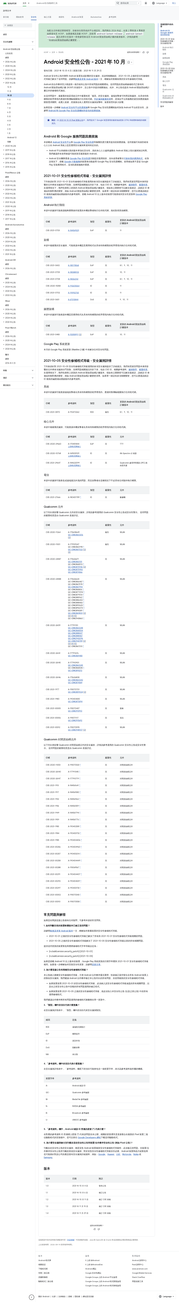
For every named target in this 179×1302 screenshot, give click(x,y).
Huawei (110, 1154)
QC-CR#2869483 (75, 656)
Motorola (126, 1154)
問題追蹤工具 (137, 1281)
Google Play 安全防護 (84, 142)
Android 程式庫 (44, 1260)
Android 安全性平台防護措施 (74, 107)
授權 (70, 1296)
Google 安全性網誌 (93, 1273)
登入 (174, 3)
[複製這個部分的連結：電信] (51, 475)
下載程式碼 (43, 1269)
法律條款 (62, 1296)
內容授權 (70, 1240)
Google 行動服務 (72, 161)
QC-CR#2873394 (75, 701)
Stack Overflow (138, 1277)
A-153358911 (73, 334)
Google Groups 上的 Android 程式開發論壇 (103, 1281)
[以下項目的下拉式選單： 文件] (29, 3)
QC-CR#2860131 (75, 561)
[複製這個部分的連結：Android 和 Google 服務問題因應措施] (100, 136)
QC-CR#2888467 (75, 636)
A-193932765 (73, 293)
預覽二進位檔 (43, 1273)
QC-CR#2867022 (75, 549)
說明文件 (7, 10)
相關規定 (42, 1264)
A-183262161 (73, 279)
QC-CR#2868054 (75, 630)
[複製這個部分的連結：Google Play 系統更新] (72, 344)
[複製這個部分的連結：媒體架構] (56, 309)
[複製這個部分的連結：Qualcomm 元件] (65, 507)
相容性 (61, 17)
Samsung (48, 1157)
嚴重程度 (143, 185)
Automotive (96, 17)
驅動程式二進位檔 (45, 1281)
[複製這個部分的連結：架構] (51, 240)
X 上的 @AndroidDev (94, 1264)
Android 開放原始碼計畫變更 (63, 40)
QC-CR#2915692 (75, 720)
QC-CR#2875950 (75, 569)
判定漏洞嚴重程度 (102, 99)
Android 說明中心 (139, 1260)
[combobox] (128, 3)
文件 (24, 3)
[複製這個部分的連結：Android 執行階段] (67, 205)
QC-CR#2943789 (75, 641)
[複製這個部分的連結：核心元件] (56, 421)
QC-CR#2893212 (75, 670)
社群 (54, 1296)
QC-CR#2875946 (75, 567)
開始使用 (20, 17)
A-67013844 (73, 299)
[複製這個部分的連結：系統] (51, 386)
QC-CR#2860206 (75, 535)
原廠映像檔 (43, 1277)
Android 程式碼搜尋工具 (47, 3)
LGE (118, 1154)
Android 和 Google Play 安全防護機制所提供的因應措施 (74, 110)
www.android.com (140, 1269)
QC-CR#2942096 (75, 638)
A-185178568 (73, 265)
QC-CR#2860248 (75, 628)
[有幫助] (144, 52)
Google (101, 1154)
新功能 (6, 17)
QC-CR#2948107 (75, 730)
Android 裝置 (77, 17)
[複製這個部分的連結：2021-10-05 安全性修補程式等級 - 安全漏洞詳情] (114, 361)
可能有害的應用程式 (133, 158)
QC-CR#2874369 (75, 682)
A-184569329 (73, 230)
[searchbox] (17, 25)
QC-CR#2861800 (75, 613)
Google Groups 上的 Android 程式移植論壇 (103, 1285)
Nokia (136, 1154)
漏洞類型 (133, 185)
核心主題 (47, 17)
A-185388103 (73, 272)
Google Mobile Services (142, 1273)
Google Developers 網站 (89, 1137)
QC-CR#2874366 (75, 572)
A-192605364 (73, 286)
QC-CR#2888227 (75, 633)
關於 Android (43, 1296)
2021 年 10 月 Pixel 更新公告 (71, 120)
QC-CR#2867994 (75, 587)
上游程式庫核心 (74, 446)
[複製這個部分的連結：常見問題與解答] (68, 914)
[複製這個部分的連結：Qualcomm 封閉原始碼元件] (79, 739)
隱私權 (77, 1296)
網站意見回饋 (88, 1296)
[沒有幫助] (148, 52)
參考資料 (112, 17)
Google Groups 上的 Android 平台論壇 (101, 1277)
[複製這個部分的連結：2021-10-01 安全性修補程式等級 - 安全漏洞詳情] (113, 176)
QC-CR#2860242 (75, 680)
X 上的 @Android (92, 1260)
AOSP (46, 52)
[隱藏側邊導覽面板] (31, 1297)
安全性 (34, 17)
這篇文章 (96, 964)
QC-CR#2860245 (75, 665)
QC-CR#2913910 (75, 711)
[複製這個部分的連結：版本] (52, 1168)
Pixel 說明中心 (137, 1264)
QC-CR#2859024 (75, 692)
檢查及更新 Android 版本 (86, 79)
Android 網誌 (90, 1269)
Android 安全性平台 (62, 142)
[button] (15, 42)
